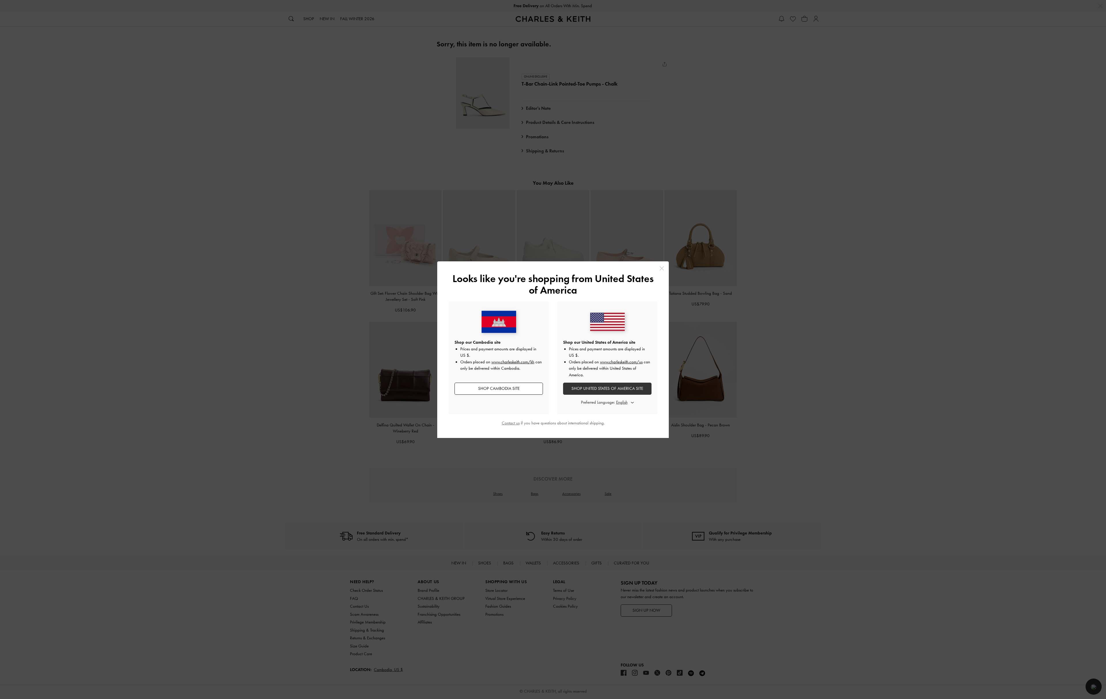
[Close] (662, 268)
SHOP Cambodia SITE (499, 388)
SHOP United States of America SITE (607, 388)
